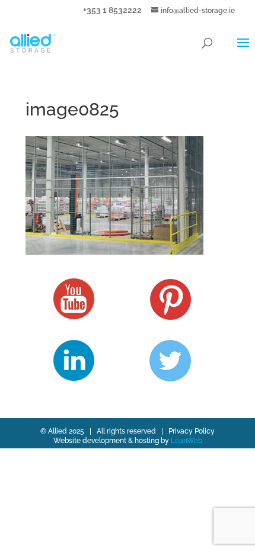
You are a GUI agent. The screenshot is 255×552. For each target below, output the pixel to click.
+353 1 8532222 (112, 10)
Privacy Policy (191, 431)
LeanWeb (186, 441)
